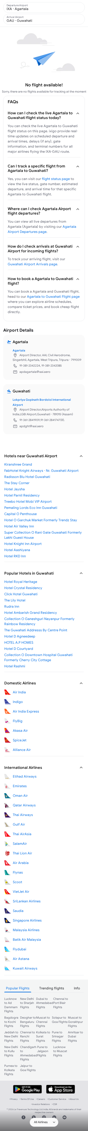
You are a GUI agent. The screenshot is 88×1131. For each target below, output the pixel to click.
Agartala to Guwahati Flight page (53, 296)
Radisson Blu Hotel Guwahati (27, 477)
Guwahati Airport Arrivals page (32, 264)
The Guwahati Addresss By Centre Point (35, 630)
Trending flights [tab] (51, 988)
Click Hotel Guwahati (21, 594)
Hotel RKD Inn (15, 556)
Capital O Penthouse (20, 514)
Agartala (19, 350)
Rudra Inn (11, 606)
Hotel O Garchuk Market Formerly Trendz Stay (40, 520)
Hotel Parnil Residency (22, 495)
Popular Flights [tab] (17, 988)
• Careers (40, 1099)
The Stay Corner (16, 483)
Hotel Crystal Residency (23, 588)
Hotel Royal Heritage (20, 582)
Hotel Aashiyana (17, 550)
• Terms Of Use (27, 1099)
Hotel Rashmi (14, 666)
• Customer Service (56, 1099)
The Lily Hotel (14, 600)
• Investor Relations (40, 1104)
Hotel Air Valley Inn (19, 526)
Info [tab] (77, 988)
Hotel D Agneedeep (19, 636)
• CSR (54, 1104)
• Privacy (13, 1099)
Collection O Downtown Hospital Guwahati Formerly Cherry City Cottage (38, 657)
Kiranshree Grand (18, 464)
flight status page (56, 179)
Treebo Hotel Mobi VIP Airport (28, 501)
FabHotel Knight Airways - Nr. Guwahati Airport (41, 470)
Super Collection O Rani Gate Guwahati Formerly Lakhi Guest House (43, 534)
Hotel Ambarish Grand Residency (30, 612)
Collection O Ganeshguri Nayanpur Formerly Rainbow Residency (39, 621)
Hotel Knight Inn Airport (23, 544)
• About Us (73, 1099)
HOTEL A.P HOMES (18, 642)
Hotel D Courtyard (18, 648)
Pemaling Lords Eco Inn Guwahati (30, 508)
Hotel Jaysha (14, 489)
